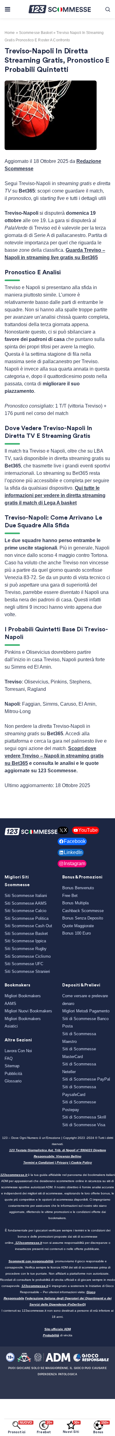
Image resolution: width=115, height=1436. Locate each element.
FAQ (9, 1058)
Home (10, 33)
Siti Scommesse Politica (26, 918)
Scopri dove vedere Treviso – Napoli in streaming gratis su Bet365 (54, 756)
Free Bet (70, 895)
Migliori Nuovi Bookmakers (28, 1011)
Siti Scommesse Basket (26, 933)
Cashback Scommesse (83, 910)
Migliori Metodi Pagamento (85, 1011)
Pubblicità (13, 1073)
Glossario (13, 1081)
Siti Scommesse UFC (24, 963)
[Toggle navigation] (7, 9)
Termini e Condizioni (38, 1162)
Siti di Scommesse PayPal (86, 1079)
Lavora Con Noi (18, 1050)
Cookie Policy (81, 1162)
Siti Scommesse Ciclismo (28, 956)
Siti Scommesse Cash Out (28, 925)
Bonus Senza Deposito (82, 918)
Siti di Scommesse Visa (83, 1125)
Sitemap (12, 1066)
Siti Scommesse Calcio (25, 910)
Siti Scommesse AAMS (26, 903)
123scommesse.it (13, 1175)
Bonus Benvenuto (78, 888)
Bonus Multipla (75, 903)
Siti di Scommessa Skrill (84, 1117)
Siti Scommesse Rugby (26, 948)
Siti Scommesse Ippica (25, 941)
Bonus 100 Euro (76, 933)
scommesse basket (35, 33)
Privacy (62, 1162)
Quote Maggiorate (78, 925)
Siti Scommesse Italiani (26, 895)
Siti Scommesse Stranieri (27, 971)
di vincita (57, 1335)
